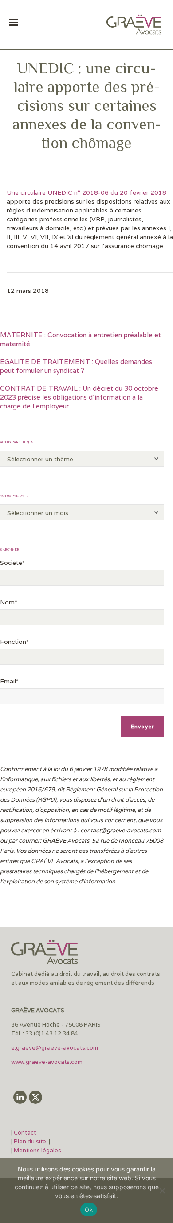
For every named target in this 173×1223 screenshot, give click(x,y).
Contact (25, 1132)
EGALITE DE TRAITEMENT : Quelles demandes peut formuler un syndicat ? (76, 366)
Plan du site (30, 1141)
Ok (89, 1209)
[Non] (161, 1190)
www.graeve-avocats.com (47, 1062)
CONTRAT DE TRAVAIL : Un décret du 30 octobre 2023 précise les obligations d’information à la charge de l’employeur (79, 397)
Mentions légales (37, 1150)
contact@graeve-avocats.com (120, 830)
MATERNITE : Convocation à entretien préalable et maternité (80, 339)
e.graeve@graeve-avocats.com (54, 1047)
